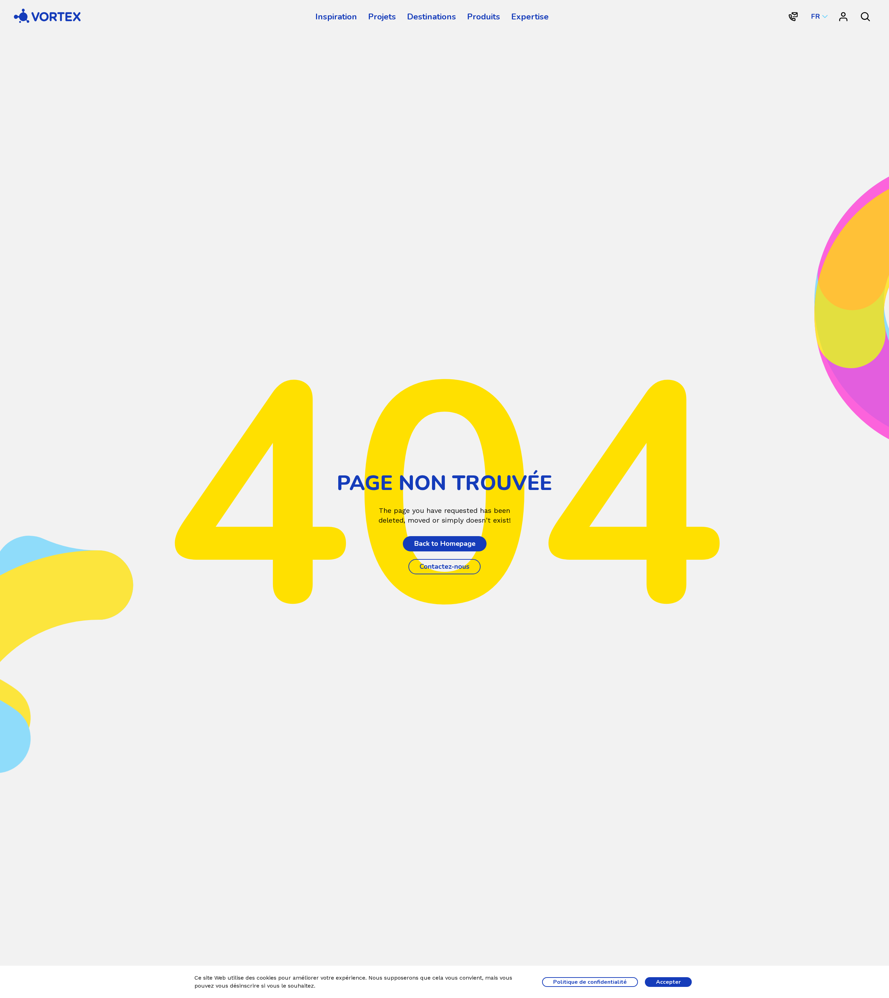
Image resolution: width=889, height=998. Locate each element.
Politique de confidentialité (590, 982)
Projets (382, 16)
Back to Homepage (444, 543)
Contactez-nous (444, 566)
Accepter (668, 982)
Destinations (431, 16)
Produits (483, 16)
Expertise (530, 16)
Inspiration (336, 16)
